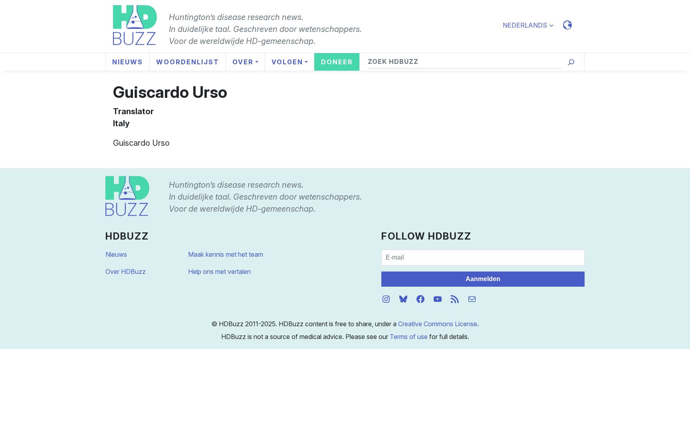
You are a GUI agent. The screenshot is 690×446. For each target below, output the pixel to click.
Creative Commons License (437, 324)
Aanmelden (483, 279)
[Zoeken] (571, 62)
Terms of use (409, 337)
